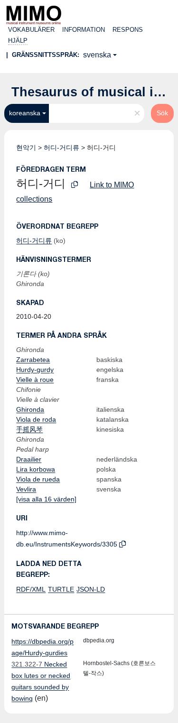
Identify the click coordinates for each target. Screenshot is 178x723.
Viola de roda (36, 419)
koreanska (24, 113)
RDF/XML (31, 589)
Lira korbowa (35, 469)
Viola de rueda (38, 479)
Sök (162, 113)
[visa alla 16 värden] (46, 499)
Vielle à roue (35, 379)
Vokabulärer (31, 29)
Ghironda (30, 409)
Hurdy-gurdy (35, 369)
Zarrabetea (33, 359)
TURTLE (61, 589)
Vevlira (26, 489)
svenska (97, 55)
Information (83, 29)
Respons (127, 29)
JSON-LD (90, 589)
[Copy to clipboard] (74, 185)
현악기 (26, 147)
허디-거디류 (61, 147)
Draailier (28, 459)
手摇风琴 (29, 429)
